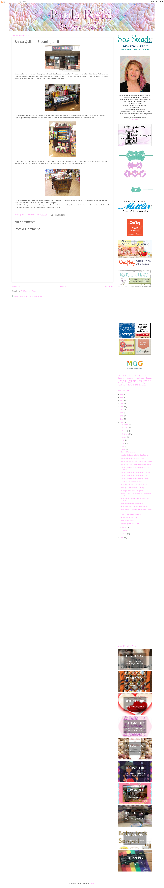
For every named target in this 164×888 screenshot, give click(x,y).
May (123, 446)
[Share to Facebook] (62, 215)
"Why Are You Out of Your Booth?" (132, 481)
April (123, 449)
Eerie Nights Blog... (135, 678)
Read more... (135, 120)
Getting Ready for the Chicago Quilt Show (134, 491)
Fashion (144, 376)
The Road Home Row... (135, 656)
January (124, 534)
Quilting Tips (131, 381)
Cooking (125, 376)
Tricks (128, 385)
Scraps (124, 383)
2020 (122, 394)
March (124, 527)
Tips (119, 385)
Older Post (108, 286)
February (125, 531)
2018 (122, 397)
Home (63, 286)
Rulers (120, 383)
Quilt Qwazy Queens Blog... (135, 723)
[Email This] (56, 215)
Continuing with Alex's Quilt (130, 523)
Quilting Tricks (142, 381)
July (123, 440)
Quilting (122, 380)
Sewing (129, 383)
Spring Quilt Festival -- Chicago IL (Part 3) (134, 475)
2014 (122, 410)
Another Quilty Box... (135, 812)
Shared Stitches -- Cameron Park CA (133, 458)
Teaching (149, 383)
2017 (122, 400)
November (125, 428)
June (123, 443)
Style (144, 383)
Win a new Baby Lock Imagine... (135, 835)
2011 (122, 419)
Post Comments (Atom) (28, 291)
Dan (140, 376)
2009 (122, 538)
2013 (122, 413)
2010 (122, 422)
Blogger (92, 883)
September (125, 434)
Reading (150, 380)
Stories (140, 383)
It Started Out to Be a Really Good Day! (134, 484)
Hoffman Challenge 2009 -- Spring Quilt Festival (136, 461)
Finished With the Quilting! (129, 517)
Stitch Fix (135, 383)
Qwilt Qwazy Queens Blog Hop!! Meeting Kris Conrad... (135, 768)
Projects (149, 378)
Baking (120, 376)
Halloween (130, 378)
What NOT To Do (136, 385)
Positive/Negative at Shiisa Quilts (132, 503)
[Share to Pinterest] (64, 215)
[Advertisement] (134, 305)
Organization (140, 378)
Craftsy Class (133, 376)
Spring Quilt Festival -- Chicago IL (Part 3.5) (135, 472)
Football (150, 376)
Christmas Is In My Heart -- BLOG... (135, 701)
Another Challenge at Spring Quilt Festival (134, 455)
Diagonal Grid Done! (127, 520)
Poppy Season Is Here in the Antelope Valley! (136, 464)
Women (143, 385)
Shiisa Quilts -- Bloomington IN (131, 514)
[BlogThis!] (58, 215)
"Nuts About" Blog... (135, 745)
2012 (122, 416)
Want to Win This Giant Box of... (135, 791)
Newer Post (17, 286)
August (124, 437)
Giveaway (121, 378)
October (124, 431)
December (125, 425)
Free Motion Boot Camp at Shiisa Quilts (134, 506)
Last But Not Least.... (128, 452)
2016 (122, 404)
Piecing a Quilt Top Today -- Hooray (132, 487)
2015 (122, 407)
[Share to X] (60, 215)
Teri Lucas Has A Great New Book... (135, 858)
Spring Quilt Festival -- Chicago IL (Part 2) (134, 478)
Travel (123, 385)
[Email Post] (51, 215)
